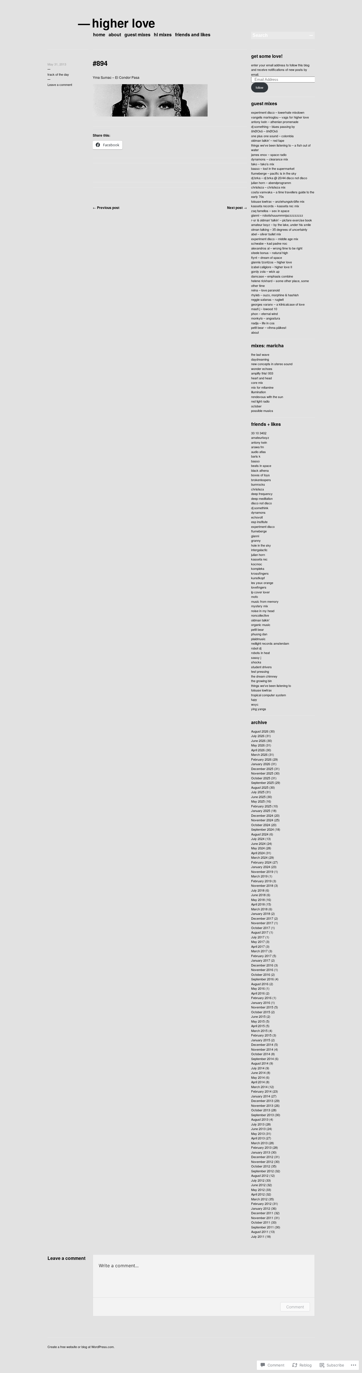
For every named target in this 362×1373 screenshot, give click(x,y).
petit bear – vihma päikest (268, 327)
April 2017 (258, 946)
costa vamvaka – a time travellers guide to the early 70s (282, 194)
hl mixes (163, 34)
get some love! (267, 56)
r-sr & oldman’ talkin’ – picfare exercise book (281, 220)
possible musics (262, 410)
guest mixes (137, 34)
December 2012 (262, 1156)
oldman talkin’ (260, 620)
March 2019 (259, 876)
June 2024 (258, 843)
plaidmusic (258, 638)
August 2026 (259, 731)
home (99, 34)
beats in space (261, 465)
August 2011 (259, 1231)
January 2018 (260, 913)
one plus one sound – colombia (272, 136)
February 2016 (261, 997)
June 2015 (258, 1016)
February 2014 (261, 1091)
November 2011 (262, 1217)
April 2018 (258, 904)
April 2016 (258, 993)
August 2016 (259, 983)
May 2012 (258, 1189)
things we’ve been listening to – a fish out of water (281, 147)
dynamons (258, 512)
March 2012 (259, 1199)
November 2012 (262, 1161)
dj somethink (259, 507)
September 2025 (262, 782)
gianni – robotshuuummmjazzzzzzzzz (277, 215)
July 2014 (257, 1068)
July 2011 (257, 1236)
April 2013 (258, 1138)
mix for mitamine (262, 387)
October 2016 (260, 974)
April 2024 (258, 853)
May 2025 (258, 801)
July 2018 (257, 890)
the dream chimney (264, 676)
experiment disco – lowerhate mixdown (277, 112)
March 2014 (259, 1086)
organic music (260, 624)
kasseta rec (259, 559)
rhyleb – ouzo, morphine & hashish (275, 295)
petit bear (257, 629)
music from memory (265, 601)
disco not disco (261, 503)
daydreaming (260, 359)
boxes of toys (260, 475)
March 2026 (259, 754)
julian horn (258, 554)
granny (256, 540)
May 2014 (258, 1077)
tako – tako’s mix (262, 164)
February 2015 (261, 1035)
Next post (237, 207)
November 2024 (262, 820)
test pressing (260, 671)
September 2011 (262, 1227)
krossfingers (260, 573)
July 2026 (257, 735)
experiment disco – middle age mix (274, 238)
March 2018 (259, 909)
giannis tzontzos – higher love (271, 262)
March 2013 (259, 1143)
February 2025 (261, 806)
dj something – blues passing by (273, 126)
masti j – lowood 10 (264, 308)
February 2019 (261, 881)
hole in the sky (261, 545)
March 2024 (259, 857)
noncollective (260, 615)
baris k (255, 456)
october (256, 406)
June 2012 (258, 1184)
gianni (255, 536)
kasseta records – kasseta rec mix (275, 206)
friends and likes (192, 34)
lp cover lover (260, 592)
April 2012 (258, 1194)
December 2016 (262, 965)
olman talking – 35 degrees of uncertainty (279, 229)
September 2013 (262, 1114)
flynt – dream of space (266, 257)
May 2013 (258, 1133)
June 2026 (258, 740)
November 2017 (262, 923)
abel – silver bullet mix (266, 234)
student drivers (261, 667)
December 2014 (262, 1044)
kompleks (257, 568)
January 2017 (260, 960)
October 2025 (260, 778)
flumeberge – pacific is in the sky (273, 173)
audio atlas (258, 451)
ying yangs (258, 708)
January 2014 (260, 1096)
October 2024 (260, 824)
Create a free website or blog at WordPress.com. (81, 1346)
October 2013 (260, 1110)
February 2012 (261, 1203)
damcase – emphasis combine (272, 276)
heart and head (261, 378)
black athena (260, 470)
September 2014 (262, 1058)
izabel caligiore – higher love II (271, 267)
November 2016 (262, 969)
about (115, 34)
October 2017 (260, 927)
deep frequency (262, 493)
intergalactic (259, 549)
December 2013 (262, 1100)
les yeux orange (262, 582)
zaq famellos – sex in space (270, 210)
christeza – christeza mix (268, 187)
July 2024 (257, 838)
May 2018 (258, 899)
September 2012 (262, 1171)
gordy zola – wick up (265, 271)
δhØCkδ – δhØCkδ (264, 131)
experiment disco (263, 526)
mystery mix (259, 606)
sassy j (256, 657)
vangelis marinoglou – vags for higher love (280, 117)
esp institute (259, 521)
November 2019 (262, 871)
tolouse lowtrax (261, 690)
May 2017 (258, 941)
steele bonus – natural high (269, 252)
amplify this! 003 (262, 373)
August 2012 (259, 1175)
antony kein (259, 442)
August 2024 (259, 834)
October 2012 (260, 1166)
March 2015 (259, 1030)
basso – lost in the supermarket (272, 168)
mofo (254, 596)
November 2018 (262, 885)
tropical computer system (268, 695)
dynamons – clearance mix (269, 159)
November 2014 (262, 1049)
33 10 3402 (258, 433)
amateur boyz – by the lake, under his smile (281, 224)
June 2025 (258, 796)
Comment (295, 1306)
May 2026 (258, 745)
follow (259, 87)
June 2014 (258, 1072)
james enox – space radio (268, 154)
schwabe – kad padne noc (269, 243)
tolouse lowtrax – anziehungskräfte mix (278, 201)
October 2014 (260, 1054)
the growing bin (261, 680)
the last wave (260, 354)
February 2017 (261, 955)
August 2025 (259, 787)
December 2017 (262, 918)
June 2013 (258, 1128)
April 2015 (258, 1025)
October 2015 (260, 1012)
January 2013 (260, 1152)
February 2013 (261, 1147)
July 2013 (257, 1124)
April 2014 (258, 1082)
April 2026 (258, 750)
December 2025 (262, 768)
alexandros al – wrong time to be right (276, 248)
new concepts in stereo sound (271, 363)
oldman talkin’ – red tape (267, 140)
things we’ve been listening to (271, 685)
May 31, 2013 (57, 64)
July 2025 (257, 792)
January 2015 (260, 1040)
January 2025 (260, 810)
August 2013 (259, 1119)
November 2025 (262, 773)
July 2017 (257, 937)
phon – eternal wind (264, 313)
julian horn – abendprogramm (271, 182)
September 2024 (262, 829)
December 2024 (262, 815)
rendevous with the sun (267, 396)
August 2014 (259, 1063)
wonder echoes (261, 368)
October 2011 (260, 1222)
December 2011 (262, 1213)
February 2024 (261, 862)
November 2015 (262, 1007)
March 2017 (259, 951)
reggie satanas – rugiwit (267, 299)
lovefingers (258, 587)
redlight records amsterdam (270, 643)
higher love (124, 22)
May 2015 (258, 1021)
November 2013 (262, 1105)
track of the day (58, 74)
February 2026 (261, 759)
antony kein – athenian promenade (274, 121)
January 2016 (260, 1002)
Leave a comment (60, 84)
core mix (257, 382)
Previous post (106, 207)
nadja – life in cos (263, 323)
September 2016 (262, 979)
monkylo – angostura (265, 318)
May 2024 (258, 848)
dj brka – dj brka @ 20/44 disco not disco (279, 177)
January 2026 (260, 763)
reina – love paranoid (265, 290)
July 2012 (257, 1180)
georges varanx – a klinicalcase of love (278, 304)
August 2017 (259, 932)
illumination (258, 392)
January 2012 (260, 1208)
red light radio (260, 401)
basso (255, 461)
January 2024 (260, 866)
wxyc (254, 704)
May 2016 (258, 988)
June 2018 (258, 894)
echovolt (257, 517)
